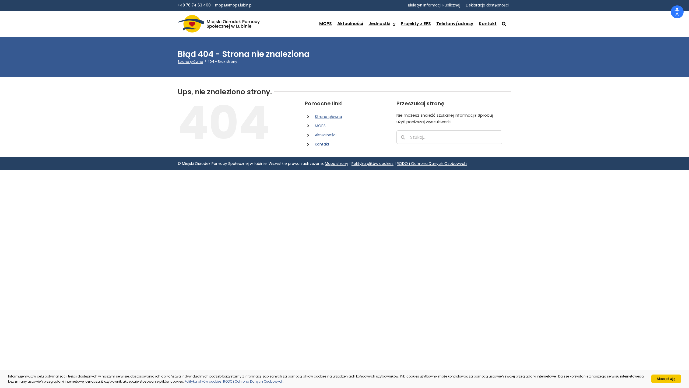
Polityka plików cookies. (204, 381)
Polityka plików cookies (372, 163)
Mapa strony (336, 163)
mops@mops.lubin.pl (233, 5)
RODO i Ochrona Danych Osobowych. (253, 381)
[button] (504, 24)
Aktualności (325, 135)
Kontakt (322, 144)
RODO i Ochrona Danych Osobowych (432, 163)
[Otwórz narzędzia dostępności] (677, 11)
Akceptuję (666, 378)
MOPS (320, 126)
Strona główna (328, 116)
